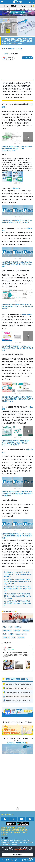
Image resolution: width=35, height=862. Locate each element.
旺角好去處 (5, 832)
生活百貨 (19, 48)
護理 (13, 637)
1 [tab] (13, 11)
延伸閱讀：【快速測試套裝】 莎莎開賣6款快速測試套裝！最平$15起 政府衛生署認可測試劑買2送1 (17, 348)
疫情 (11, 627)
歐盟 (4, 634)
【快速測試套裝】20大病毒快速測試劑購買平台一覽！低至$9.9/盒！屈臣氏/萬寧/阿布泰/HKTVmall (17, 581)
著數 (4, 627)
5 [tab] (21, 11)
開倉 (13, 827)
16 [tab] (21, 15)
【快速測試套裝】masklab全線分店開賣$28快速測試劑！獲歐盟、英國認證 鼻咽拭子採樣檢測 (17, 574)
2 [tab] (15, 11)
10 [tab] (19, 13)
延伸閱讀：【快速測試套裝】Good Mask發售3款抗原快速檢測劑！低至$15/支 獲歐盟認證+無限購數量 (17, 306)
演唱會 (6, 6)
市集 (9, 827)
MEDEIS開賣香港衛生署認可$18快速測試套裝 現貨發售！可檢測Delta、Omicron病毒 (17, 603)
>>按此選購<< (15, 188)
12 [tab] (22, 13)
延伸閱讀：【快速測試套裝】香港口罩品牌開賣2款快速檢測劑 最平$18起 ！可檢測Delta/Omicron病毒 (17, 148)
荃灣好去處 (23, 830)
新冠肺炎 (18, 627)
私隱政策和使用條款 (20, 849)
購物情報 (11, 48)
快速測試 (17, 630)
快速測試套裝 (7, 630)
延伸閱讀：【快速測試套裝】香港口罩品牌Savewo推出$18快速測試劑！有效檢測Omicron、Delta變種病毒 (15, 443)
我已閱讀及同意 (17, 854)
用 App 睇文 (28, 58)
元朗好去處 (15, 830)
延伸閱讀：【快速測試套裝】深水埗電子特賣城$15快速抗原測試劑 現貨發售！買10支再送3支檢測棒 (17, 536)
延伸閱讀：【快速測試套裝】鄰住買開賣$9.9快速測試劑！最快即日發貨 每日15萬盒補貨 (17, 221)
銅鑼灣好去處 (5, 830)
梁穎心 (7, 54)
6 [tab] (22, 11)
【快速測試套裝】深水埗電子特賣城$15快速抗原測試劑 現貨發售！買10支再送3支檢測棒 (17, 588)
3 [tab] (17, 11)
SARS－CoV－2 (21, 634)
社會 (11, 832)
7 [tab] (13, 13)
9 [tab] (17, 13)
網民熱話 (4, 840)
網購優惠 (26, 630)
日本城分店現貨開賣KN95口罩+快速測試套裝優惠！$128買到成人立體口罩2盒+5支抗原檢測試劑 (17, 596)
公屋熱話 (15, 9)
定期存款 (29, 9)
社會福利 (4, 834)
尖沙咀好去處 (20, 827)
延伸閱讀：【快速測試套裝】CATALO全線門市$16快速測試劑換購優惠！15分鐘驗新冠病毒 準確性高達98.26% (17, 399)
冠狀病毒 (21, 637)
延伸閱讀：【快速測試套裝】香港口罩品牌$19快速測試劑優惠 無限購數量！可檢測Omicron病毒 (17, 264)
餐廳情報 (17, 832)
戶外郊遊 (24, 832)
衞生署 (12, 634)
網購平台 (6, 637)
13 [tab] (15, 15)
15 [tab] (19, 15)
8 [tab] (15, 13)
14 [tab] (17, 15)
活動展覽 (4, 827)
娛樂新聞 (22, 9)
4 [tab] (19, 11)
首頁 (3, 48)
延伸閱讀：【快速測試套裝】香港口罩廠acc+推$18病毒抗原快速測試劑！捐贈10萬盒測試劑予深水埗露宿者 (17, 493)
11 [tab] (21, 13)
